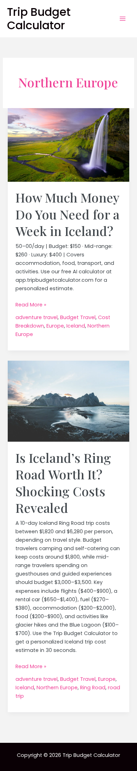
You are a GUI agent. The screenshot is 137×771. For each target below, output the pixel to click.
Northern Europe (57, 687)
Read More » (30, 305)
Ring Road (92, 687)
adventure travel (36, 317)
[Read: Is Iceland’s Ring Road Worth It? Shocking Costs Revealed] (68, 400)
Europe (55, 325)
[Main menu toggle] (122, 18)
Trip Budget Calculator (39, 18)
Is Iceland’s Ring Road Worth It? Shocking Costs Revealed (63, 482)
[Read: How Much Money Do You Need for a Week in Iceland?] (68, 144)
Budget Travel (78, 317)
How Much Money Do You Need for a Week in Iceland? (67, 214)
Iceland (75, 325)
